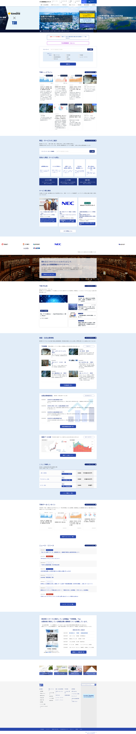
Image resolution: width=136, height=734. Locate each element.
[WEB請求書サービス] (46, 670)
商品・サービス (72, 4)
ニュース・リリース (59, 697)
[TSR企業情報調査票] (88, 718)
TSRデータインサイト (55, 4)
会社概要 (41, 691)
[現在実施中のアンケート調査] (90, 670)
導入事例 (79, 4)
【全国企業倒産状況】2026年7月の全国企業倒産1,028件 (53, 31)
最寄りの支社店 (48, 652)
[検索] (95, 685)
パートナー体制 (42, 704)
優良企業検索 (86, 4)
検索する (68, 64)
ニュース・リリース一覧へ (68, 604)
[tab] (41, 27)
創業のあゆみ (42, 695)
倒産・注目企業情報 (44, 4)
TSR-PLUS (64, 4)
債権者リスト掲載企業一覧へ (78, 652)
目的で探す (51, 696)
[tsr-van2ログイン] (88, 690)
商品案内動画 (67, 695)
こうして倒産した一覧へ (68, 493)
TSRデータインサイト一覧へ (68, 537)
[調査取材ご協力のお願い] (75, 670)
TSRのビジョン (42, 693)
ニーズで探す (51, 698)
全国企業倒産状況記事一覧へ (68, 426)
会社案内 (93, 4)
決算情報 (41, 702)
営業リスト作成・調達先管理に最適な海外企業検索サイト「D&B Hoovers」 (68, 37)
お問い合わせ (74, 691)
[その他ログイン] (88, 701)
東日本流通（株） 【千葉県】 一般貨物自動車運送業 (78, 633)
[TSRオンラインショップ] (88, 707)
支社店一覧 (42, 700)
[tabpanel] (68, 18)
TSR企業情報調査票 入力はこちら (68, 43)
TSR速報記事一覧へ (68, 385)
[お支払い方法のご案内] (60, 670)
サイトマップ (74, 696)
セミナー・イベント (59, 700)
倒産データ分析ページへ (68, 455)
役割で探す (51, 700)
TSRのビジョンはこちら (48, 274)
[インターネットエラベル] (88, 712)
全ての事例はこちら (68, 231)
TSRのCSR (42, 698)
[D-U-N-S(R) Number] (88, 696)
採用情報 (73, 689)
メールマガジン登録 (75, 694)
